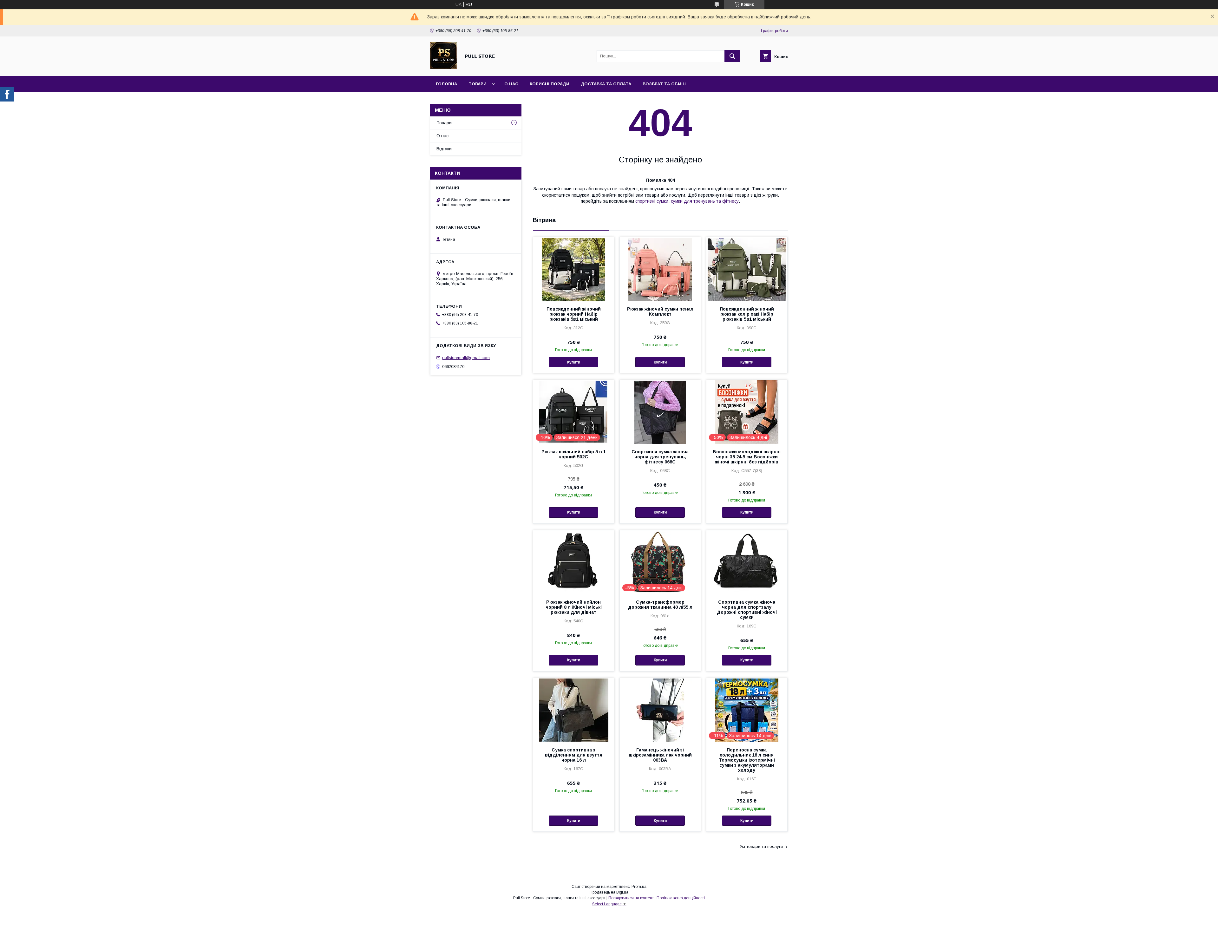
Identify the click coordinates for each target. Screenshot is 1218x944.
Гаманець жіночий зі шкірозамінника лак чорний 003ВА (660, 755)
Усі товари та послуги (761, 846)
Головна (446, 84)
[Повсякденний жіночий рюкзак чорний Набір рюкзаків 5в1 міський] (573, 269)
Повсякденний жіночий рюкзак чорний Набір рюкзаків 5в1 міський (574, 314)
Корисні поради (549, 84)
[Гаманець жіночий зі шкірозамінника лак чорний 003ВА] (660, 710)
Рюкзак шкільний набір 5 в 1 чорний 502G (573, 454)
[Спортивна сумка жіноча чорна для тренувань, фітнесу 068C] (660, 411)
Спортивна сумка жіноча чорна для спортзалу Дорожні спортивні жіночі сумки (747, 610)
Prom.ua (639, 886)
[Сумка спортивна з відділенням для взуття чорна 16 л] (573, 710)
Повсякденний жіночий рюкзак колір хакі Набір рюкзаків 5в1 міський (747, 314)
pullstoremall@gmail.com (466, 357)
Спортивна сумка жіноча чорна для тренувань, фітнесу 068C (660, 456)
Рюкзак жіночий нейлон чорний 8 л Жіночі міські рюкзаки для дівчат (574, 607)
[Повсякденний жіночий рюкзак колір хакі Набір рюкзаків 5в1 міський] (746, 269)
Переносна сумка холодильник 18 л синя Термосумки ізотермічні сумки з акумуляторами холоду (747, 760)
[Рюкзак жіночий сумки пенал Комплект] (660, 269)
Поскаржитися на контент (631, 898)
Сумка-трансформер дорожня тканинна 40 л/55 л (660, 605)
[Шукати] (732, 56)
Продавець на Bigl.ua (609, 892)
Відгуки (444, 148)
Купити (573, 362)
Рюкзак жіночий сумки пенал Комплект (660, 311)
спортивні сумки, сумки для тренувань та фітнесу (687, 201)
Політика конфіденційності (681, 898)
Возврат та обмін (664, 84)
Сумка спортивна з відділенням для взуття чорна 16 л (573, 755)
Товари (477, 84)
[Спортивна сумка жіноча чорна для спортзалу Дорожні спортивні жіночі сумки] (746, 562)
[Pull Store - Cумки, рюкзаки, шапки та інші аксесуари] (443, 67)
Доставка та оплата (606, 84)
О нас (511, 84)
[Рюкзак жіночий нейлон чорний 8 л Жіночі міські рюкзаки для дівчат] (573, 562)
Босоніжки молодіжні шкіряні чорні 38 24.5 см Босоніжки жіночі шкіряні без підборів (747, 456)
